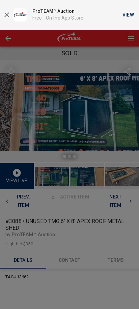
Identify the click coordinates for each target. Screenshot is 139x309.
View (128, 15)
